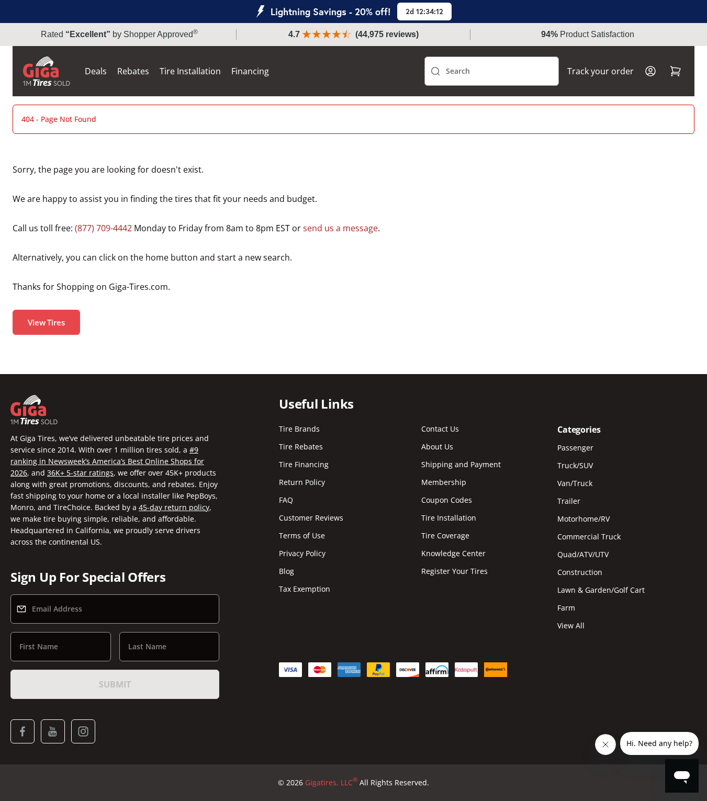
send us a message (340, 228)
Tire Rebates (301, 447)
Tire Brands (299, 429)
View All (571, 625)
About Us (437, 447)
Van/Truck (574, 483)
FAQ (286, 500)
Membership (443, 482)
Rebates (133, 71)
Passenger (575, 448)
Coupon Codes (446, 500)
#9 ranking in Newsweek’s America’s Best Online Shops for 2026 (107, 461)
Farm (566, 608)
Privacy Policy (302, 553)
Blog (286, 571)
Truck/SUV (575, 465)
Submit (114, 684)
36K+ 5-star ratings (80, 473)
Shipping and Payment (461, 464)
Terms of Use (302, 535)
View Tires (46, 322)
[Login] (650, 71)
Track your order (600, 71)
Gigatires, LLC (331, 782)
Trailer (568, 501)
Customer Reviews (311, 518)
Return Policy (302, 482)
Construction (579, 572)
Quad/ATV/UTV (583, 554)
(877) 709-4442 (103, 228)
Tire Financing (304, 464)
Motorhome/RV (583, 519)
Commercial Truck (589, 536)
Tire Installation (190, 71)
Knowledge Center (453, 553)
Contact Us (440, 429)
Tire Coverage (445, 535)
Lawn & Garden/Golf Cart (601, 590)
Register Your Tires (454, 571)
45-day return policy (174, 507)
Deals (96, 71)
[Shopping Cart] (675, 71)
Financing (250, 71)
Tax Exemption (304, 589)
